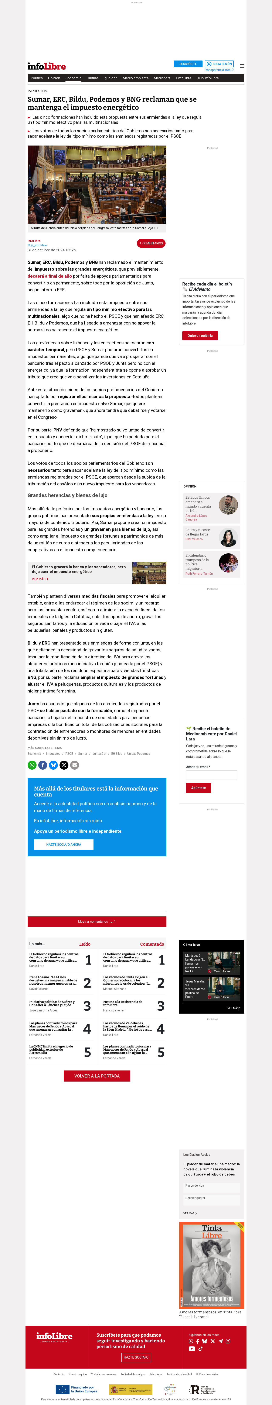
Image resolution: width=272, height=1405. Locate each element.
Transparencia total (218, 70)
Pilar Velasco (194, 539)
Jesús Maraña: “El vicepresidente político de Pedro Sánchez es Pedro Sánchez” (195, 989)
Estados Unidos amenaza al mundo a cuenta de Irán (198, 504)
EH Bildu (116, 753)
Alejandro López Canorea (196, 517)
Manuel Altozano (114, 989)
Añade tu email (198, 767)
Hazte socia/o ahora (63, 845)
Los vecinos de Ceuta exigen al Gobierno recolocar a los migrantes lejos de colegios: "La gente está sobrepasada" (127, 982)
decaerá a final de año (50, 276)
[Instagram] (228, 1342)
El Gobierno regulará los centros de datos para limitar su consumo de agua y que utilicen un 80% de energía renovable (53, 959)
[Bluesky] (204, 1342)
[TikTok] (200, 1349)
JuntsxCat (99, 753)
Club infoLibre (208, 78)
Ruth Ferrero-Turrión (199, 573)
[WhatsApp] (191, 1342)
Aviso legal (155, 1374)
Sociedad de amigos (133, 1374)
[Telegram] (220, 1342)
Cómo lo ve (191, 945)
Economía (73, 78)
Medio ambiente (136, 78)
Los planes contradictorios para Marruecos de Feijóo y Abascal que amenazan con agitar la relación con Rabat (53, 1028)
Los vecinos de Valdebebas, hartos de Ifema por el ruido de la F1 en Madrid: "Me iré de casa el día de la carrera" (126, 1028)
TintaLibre (183, 78)
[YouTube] (192, 1349)
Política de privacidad (179, 1374)
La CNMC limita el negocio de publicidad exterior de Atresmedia (51, 1049)
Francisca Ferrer (114, 1010)
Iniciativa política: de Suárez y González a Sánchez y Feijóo (52, 1003)
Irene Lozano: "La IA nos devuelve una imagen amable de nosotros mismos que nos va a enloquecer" (53, 982)
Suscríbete (188, 63)
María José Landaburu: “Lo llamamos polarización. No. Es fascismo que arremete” (195, 963)
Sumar (82, 753)
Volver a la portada (97, 1076)
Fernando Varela (40, 1035)
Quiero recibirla (200, 336)
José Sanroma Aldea (43, 1010)
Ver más (189, 1213)
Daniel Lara (36, 966)
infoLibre (34, 241)
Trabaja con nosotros (103, 1374)
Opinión (54, 78)
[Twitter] (212, 1342)
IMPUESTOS (37, 91)
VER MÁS (233, 1008)
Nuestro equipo (78, 1374)
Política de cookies (207, 1374)
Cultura (92, 78)
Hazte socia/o (136, 1357)
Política (37, 78)
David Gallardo (38, 989)
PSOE (69, 753)
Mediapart (162, 78)
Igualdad (110, 78)
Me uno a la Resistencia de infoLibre (122, 1003)
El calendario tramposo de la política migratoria (197, 562)
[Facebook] (197, 1341)
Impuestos (53, 753)
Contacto (59, 1374)
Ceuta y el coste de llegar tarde (198, 532)
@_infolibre (39, 245)
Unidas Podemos (138, 753)
